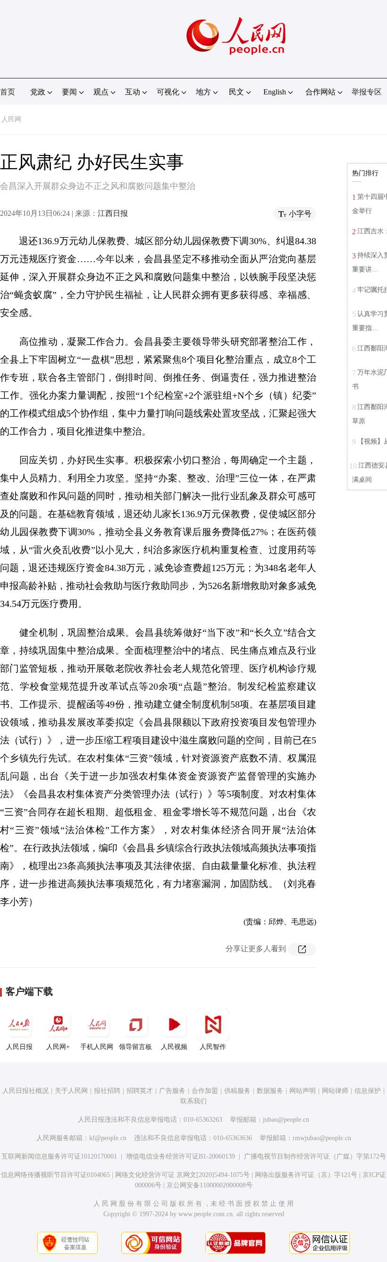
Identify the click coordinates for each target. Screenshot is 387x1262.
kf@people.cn (107, 1138)
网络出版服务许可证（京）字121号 (306, 1174)
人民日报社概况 (25, 1090)
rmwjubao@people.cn (322, 1138)
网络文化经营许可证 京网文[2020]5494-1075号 (182, 1174)
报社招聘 (107, 1090)
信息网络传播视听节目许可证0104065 (55, 1174)
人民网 (11, 119)
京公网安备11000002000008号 (209, 1185)
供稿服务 (237, 1090)
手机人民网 (96, 1046)
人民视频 (174, 1046)
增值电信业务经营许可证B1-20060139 (180, 1156)
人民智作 (213, 1046)
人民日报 (19, 1046)
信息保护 (367, 1090)
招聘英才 (139, 1090)
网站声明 (302, 1090)
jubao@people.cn (286, 1119)
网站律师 (335, 1090)
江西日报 (113, 213)
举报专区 (367, 92)
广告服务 (172, 1090)
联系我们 (193, 1101)
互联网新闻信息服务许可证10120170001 (59, 1156)
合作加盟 (205, 1090)
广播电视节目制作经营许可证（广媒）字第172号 (315, 1156)
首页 (7, 92)
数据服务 (270, 1090)
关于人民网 (71, 1090)
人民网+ (58, 1046)
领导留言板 (135, 1046)
